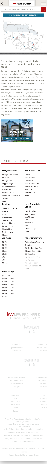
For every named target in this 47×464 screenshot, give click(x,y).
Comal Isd (29, 180)
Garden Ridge (30, 229)
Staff (15, 398)
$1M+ (4, 296)
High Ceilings (7, 229)
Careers (15, 408)
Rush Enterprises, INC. (33, 266)
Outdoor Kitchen (8, 223)
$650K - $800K (8, 290)
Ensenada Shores (9, 186)
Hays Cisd (28, 189)
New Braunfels (30, 177)
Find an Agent (15, 395)
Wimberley (29, 223)
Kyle (26, 226)
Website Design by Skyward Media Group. (24, 455)
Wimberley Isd (30, 192)
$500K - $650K (8, 288)
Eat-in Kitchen (7, 232)
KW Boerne (16, 344)
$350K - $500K (8, 285)
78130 (4, 242)
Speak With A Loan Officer (17, 138)
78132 (4, 245)
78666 (4, 251)
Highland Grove (8, 192)
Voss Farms (6, 189)
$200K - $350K (8, 282)
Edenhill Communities (33, 251)
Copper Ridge (7, 183)
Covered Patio (7, 226)
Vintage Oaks (7, 180)
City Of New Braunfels (33, 248)
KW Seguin (16, 387)
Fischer (27, 220)
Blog (44, 395)
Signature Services (16, 348)
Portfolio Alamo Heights (16, 377)
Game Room (7, 217)
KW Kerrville (16, 351)
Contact (15, 411)
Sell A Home (15, 405)
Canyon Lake (30, 214)
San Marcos (29, 217)
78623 (4, 254)
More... (5, 201)
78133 (4, 248)
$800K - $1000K (8, 293)
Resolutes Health (31, 263)
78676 (4, 260)
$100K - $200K (8, 279)
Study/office (7, 220)
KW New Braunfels (16, 384)
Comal (27, 174)
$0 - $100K (6, 276)
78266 (4, 257)
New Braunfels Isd (32, 183)
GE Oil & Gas (30, 254)
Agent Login (15, 402)
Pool (4, 214)
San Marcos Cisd (31, 186)
